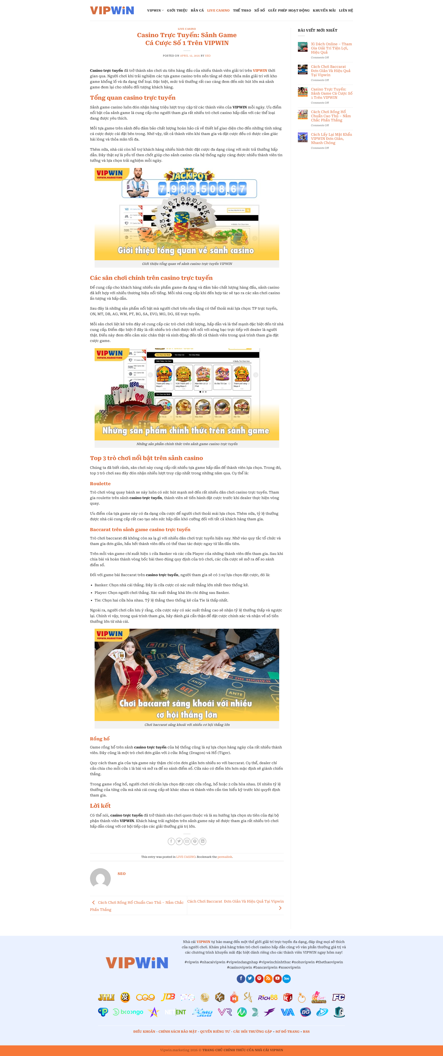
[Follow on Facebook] (241, 979)
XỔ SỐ (259, 10)
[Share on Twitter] (179, 841)
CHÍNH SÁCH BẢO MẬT (178, 1031)
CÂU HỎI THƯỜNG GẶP (253, 1031)
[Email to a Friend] (187, 841)
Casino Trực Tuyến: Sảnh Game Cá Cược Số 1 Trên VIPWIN (332, 93)
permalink (225, 857)
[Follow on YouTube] (277, 979)
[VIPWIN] (113, 10)
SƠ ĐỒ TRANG (287, 1031)
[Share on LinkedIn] (202, 841)
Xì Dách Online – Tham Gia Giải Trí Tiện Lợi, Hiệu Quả (331, 48)
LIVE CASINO (218, 10)
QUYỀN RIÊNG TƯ (215, 1031)
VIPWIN (154, 10)
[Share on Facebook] (171, 841)
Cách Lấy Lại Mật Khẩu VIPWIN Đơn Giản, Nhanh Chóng (331, 138)
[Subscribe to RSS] (268, 979)
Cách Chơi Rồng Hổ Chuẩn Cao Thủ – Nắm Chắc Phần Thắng (331, 116)
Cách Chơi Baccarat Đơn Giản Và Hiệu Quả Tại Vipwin (330, 71)
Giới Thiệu (177, 10)
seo (208, 55)
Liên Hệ (346, 10)
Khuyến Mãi (324, 10)
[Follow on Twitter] (250, 979)
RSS (306, 1031)
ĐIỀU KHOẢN (144, 1031)
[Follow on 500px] (286, 979)
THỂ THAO (242, 10)
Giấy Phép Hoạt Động (289, 10)
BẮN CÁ (197, 10)
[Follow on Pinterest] (259, 979)
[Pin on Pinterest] (194, 841)
